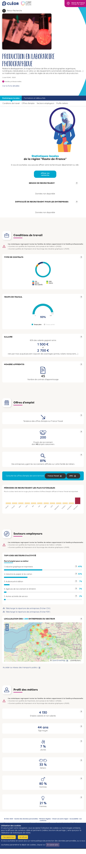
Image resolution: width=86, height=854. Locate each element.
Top (78, 850)
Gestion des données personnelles (26, 819)
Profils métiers (62, 103)
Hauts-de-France (78, 3)
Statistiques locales (10, 98)
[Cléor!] (10, 3)
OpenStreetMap (58, 660)
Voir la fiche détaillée (10, 86)
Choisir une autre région (60, 819)
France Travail (53, 476)
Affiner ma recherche (45, 174)
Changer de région (77, 4)
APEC (71, 476)
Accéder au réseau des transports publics (20, 667)
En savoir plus (52, 845)
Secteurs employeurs (45, 103)
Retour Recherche (14, 10)
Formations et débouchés (34, 98)
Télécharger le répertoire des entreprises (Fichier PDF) (28, 612)
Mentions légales (45, 819)
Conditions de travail (10, 103)
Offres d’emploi (28, 103)
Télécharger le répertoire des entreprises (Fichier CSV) (28, 608)
